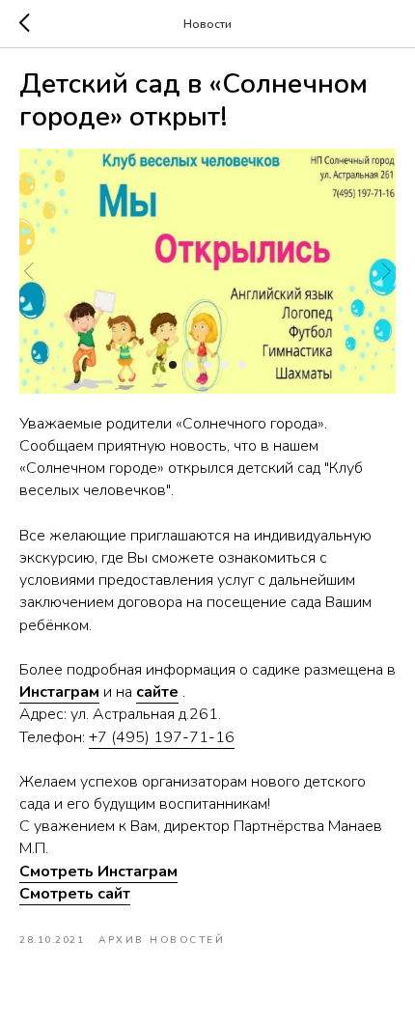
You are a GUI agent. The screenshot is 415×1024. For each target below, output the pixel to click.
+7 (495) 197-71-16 (162, 737)
